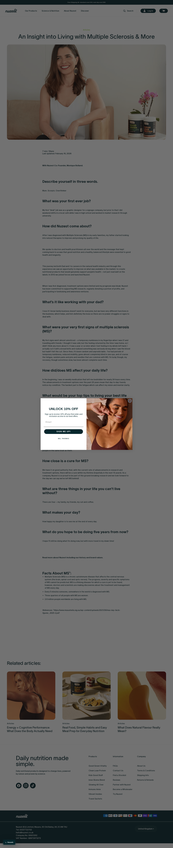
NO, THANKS (63, 438)
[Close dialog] (129, 400)
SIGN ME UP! (63, 432)
